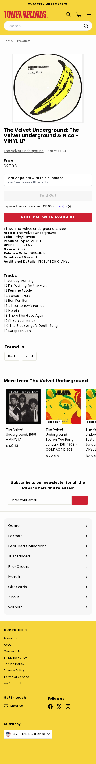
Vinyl (29, 356)
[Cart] (78, 14)
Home (8, 41)
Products (24, 41)
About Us (10, 638)
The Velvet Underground (24, 151)
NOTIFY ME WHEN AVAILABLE (48, 217)
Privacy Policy (14, 670)
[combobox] (48, 26)
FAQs (7, 644)
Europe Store (56, 4)
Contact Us (12, 651)
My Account (12, 683)
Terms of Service (16, 677)
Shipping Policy (15, 657)
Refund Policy (14, 664)
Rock (11, 356)
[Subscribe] (80, 500)
